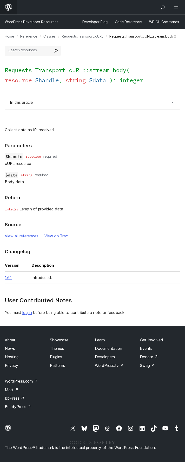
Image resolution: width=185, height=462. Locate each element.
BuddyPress (18, 406)
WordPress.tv (109, 365)
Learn (100, 340)
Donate (149, 356)
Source (13, 225)
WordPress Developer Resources (31, 22)
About (10, 340)
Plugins (56, 356)
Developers (105, 356)
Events (146, 348)
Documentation (108, 348)
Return (12, 198)
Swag (147, 365)
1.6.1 (8, 277)
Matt (11, 389)
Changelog (17, 251)
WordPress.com (21, 381)
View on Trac (56, 236)
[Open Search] (163, 7)
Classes (49, 36)
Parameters (18, 146)
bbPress (14, 398)
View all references (21, 236)
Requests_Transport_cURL (82, 36)
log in (27, 312)
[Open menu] (177, 7)
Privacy (11, 365)
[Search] (56, 51)
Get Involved (151, 340)
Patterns (57, 365)
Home (9, 36)
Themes (57, 348)
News (10, 348)
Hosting (12, 356)
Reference (28, 36)
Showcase (59, 340)
